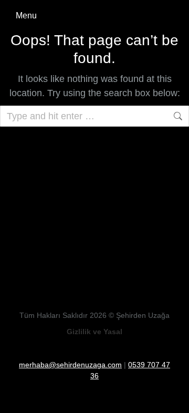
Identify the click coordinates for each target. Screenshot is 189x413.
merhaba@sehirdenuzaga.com (70, 364)
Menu (26, 15)
